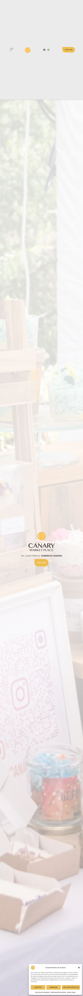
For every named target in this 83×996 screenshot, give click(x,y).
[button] (79, 968)
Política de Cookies (42, 992)
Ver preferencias (71, 987)
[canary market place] (27, 50)
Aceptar (38, 987)
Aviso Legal (71, 992)
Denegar (53, 987)
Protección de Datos (58, 992)
